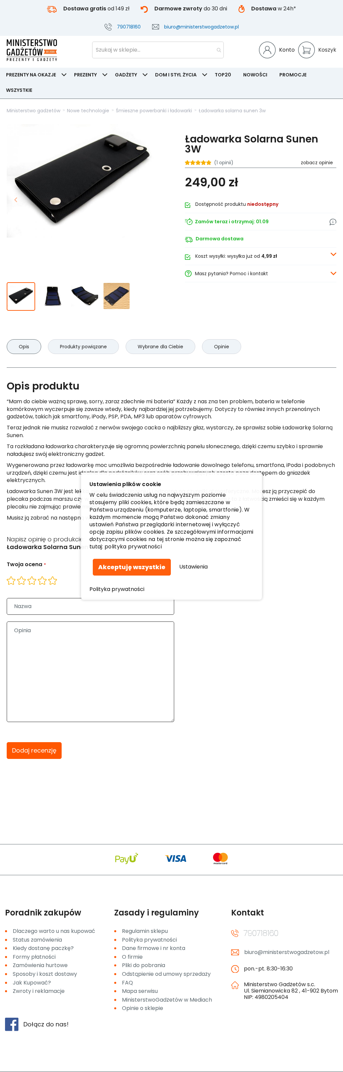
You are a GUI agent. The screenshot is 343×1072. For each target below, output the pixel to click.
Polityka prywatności (116, 589)
